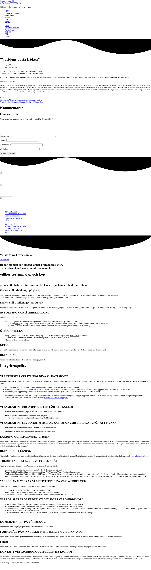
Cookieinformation (12, 216)
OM (6, 20)
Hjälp (7, 220)
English (7, 22)
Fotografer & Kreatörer (13, 218)
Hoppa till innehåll (7, 1)
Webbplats (4, 149)
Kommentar (5, 136)
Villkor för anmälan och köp (15, 214)
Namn (3, 140)
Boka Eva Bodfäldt (12, 13)
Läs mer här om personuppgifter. (56, 398)
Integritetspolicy (11, 212)
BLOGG (8, 17)
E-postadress (5, 145)
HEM (7, 11)
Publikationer (10, 15)
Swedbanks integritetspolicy (139, 456)
